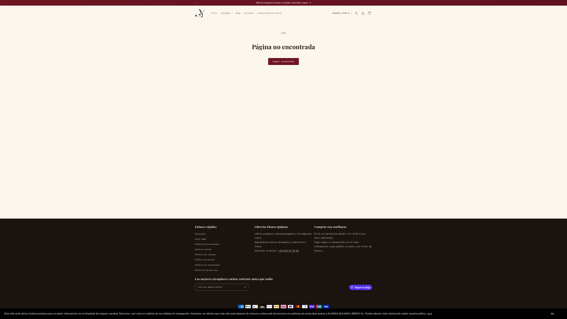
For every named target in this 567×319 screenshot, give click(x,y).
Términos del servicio (206, 270)
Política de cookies (205, 254)
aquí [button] (429, 313)
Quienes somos (203, 249)
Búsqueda (200, 234)
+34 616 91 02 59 (288, 250)
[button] (226, 13)
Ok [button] (552, 314)
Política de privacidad (207, 244)
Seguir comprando (283, 61)
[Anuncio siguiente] (371, 3)
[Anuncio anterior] (196, 3)
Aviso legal (200, 239)
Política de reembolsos (207, 265)
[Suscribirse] (244, 287)
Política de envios (204, 259)
